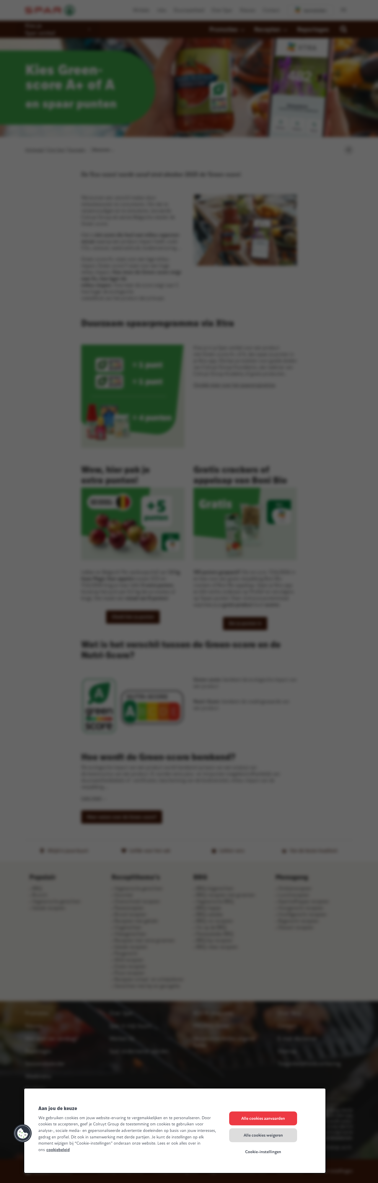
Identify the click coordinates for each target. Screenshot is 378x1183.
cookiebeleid (58, 1149)
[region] (175, 1131)
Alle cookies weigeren (263, 1135)
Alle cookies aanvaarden (263, 1118)
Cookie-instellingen (263, 1151)
